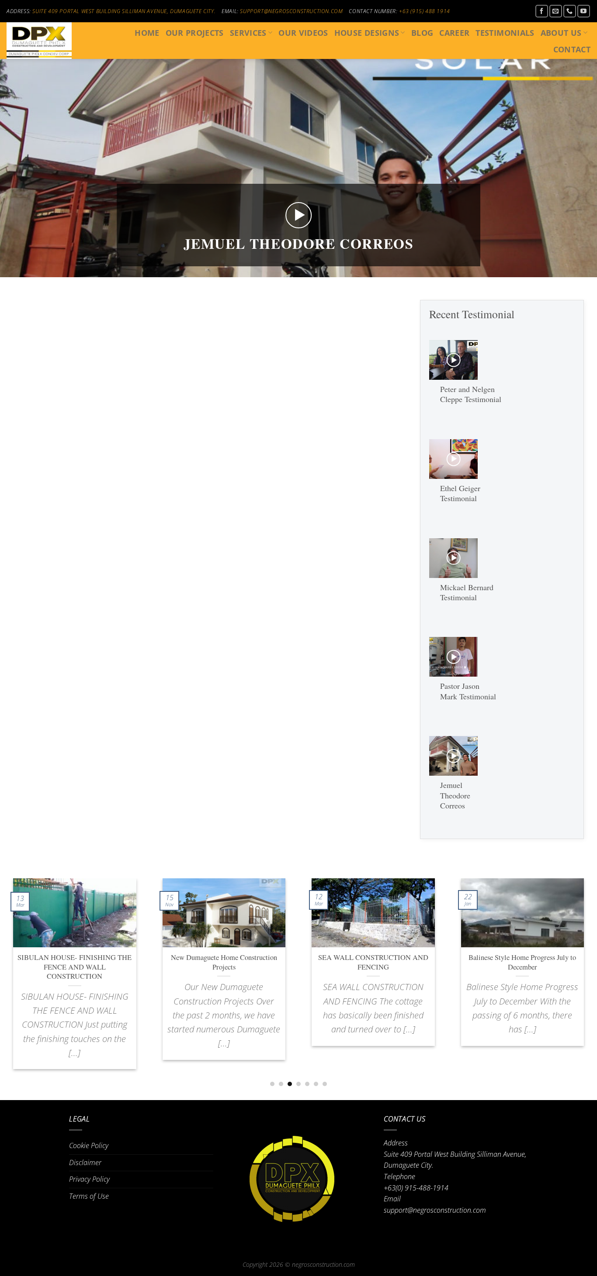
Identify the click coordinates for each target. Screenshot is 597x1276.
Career (454, 33)
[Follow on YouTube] (583, 11)
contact (571, 49)
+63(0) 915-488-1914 (416, 1188)
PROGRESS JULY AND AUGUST (76, 957)
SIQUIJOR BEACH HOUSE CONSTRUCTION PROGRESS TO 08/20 (524, 967)
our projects (195, 33)
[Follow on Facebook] (541, 11)
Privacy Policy (89, 1179)
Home (147, 33)
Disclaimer (85, 1162)
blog (422, 33)
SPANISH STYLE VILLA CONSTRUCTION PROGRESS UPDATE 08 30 (225, 967)
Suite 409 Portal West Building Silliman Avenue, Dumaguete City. (123, 11)
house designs (366, 33)
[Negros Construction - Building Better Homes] (49, 40)
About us (561, 33)
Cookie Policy (88, 1145)
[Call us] (569, 11)
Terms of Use (89, 1196)
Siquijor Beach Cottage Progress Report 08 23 (375, 962)
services (248, 33)
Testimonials (505, 33)
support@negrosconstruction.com (291, 11)
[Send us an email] (555, 11)
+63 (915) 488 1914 (424, 11)
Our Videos (303, 33)
